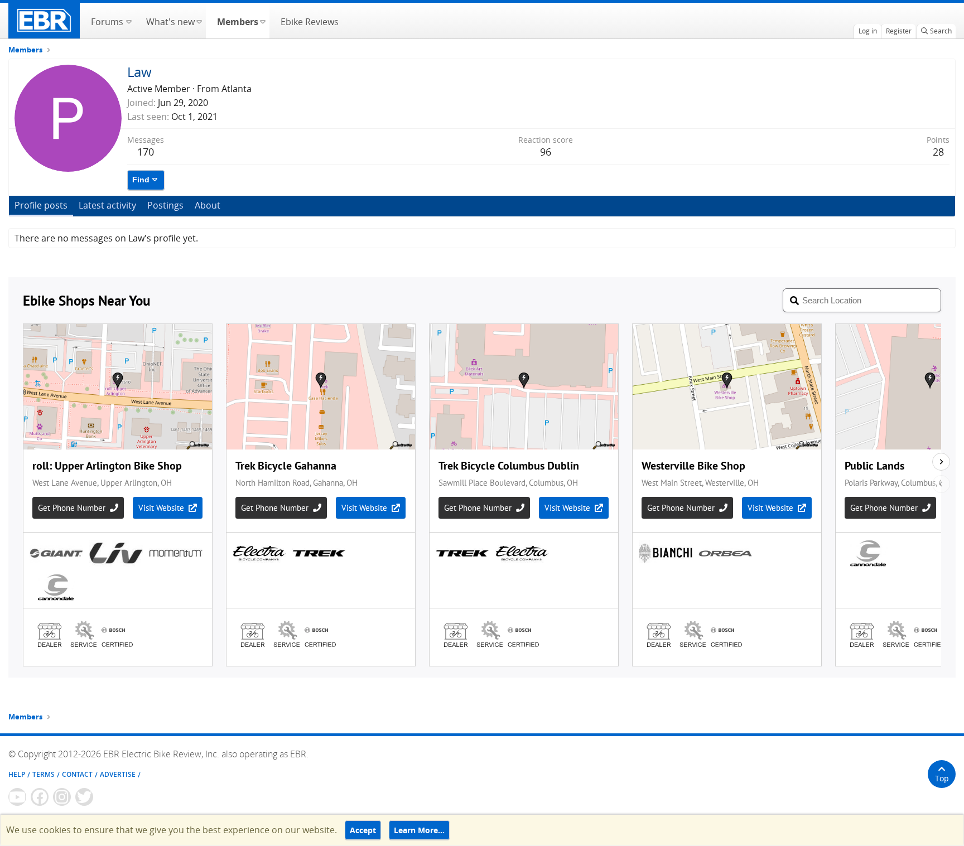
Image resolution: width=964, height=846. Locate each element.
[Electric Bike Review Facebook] (40, 797)
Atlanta (236, 89)
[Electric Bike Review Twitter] (84, 797)
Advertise (118, 774)
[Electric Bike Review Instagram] (62, 797)
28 (938, 151)
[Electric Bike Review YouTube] (17, 797)
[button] (128, 20)
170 (145, 151)
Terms (43, 774)
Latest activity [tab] (107, 205)
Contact (77, 774)
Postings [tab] (165, 205)
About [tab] (207, 205)
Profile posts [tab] (41, 205)
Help (16, 774)
